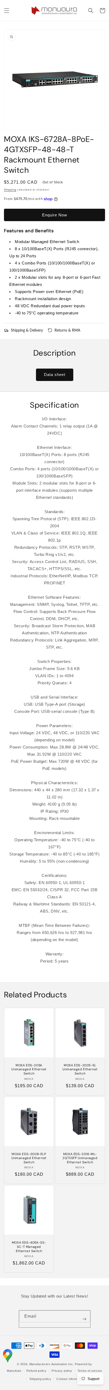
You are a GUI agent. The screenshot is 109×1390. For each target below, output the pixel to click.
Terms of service (90, 1370)
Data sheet (54, 374)
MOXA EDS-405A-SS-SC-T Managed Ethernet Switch (29, 1247)
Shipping (10, 189)
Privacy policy (62, 1370)
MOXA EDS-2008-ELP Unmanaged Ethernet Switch (29, 1158)
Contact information (70, 1378)
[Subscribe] (84, 1319)
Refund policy (36, 1370)
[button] (6, 10)
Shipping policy (40, 1378)
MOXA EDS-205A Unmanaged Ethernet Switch (29, 1069)
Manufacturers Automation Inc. (51, 1364)
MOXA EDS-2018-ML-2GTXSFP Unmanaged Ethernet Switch (79, 1158)
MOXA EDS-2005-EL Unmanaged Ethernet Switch (80, 1069)
